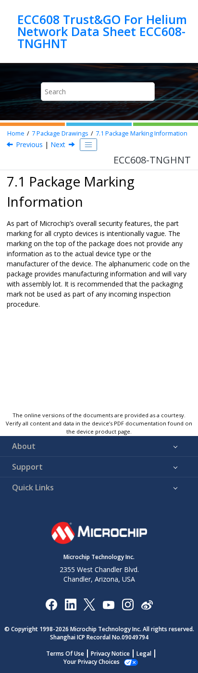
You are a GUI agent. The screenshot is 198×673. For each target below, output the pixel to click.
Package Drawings (60, 133)
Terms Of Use (65, 653)
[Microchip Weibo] (147, 604)
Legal (143, 653)
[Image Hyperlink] (108, 604)
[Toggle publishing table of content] (88, 144)
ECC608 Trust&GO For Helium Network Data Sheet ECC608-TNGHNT (102, 31)
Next (57, 144)
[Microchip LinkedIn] (70, 604)
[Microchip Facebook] (51, 604)
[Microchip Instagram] (128, 604)
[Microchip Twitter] (89, 604)
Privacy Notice (110, 653)
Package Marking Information (141, 133)
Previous (29, 144)
